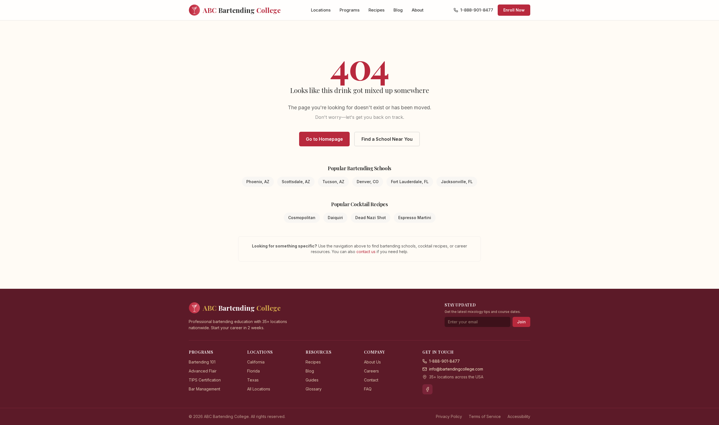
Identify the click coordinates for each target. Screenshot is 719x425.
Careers (371, 371)
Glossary (314, 389)
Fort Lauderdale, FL (410, 181)
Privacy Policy (449, 416)
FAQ (368, 389)
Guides (312, 380)
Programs (350, 10)
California (256, 362)
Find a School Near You (387, 139)
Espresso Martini (414, 217)
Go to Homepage (324, 139)
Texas (253, 380)
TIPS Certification (205, 380)
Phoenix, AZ (257, 181)
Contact (371, 380)
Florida (253, 371)
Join (521, 321)
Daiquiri (335, 217)
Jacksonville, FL (457, 181)
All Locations (258, 389)
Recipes (376, 10)
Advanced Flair (203, 371)
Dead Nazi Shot (370, 217)
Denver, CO (368, 181)
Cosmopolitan (301, 217)
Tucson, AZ (333, 181)
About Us (372, 362)
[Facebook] (427, 389)
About (418, 10)
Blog (398, 10)
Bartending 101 (202, 362)
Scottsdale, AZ (296, 181)
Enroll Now (514, 10)
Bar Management (204, 389)
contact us (366, 251)
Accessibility (519, 416)
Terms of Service (485, 416)
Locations (321, 10)
